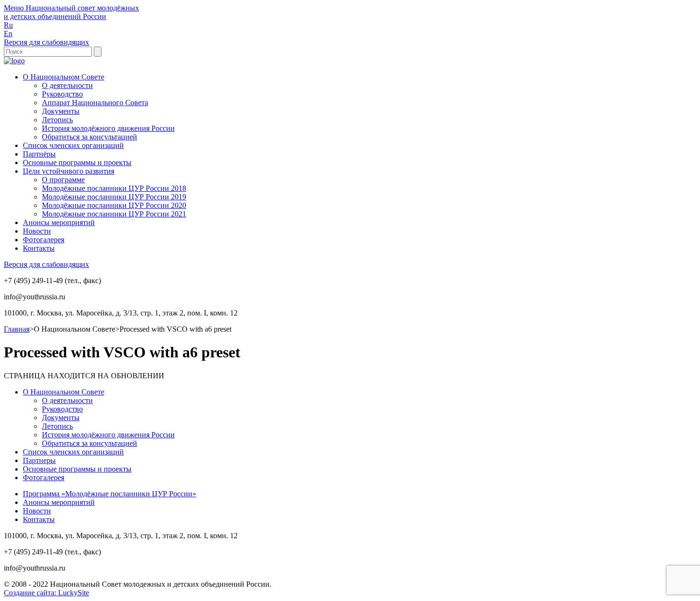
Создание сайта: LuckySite (46, 593)
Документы (61, 111)
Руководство (62, 94)
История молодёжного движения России (108, 128)
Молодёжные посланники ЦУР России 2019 (114, 197)
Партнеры (39, 460)
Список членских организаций (73, 145)
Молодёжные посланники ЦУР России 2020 (114, 205)
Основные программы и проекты (77, 162)
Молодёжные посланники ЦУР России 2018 (114, 188)
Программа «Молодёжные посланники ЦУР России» (109, 494)
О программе (63, 180)
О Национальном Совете (63, 77)
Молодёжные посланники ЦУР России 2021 (114, 214)
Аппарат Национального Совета (95, 103)
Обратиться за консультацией (89, 137)
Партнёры (39, 154)
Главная (17, 329)
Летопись (57, 120)
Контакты (39, 248)
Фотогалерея (43, 240)
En (8, 34)
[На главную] (14, 61)
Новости (37, 231)
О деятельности (67, 85)
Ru (8, 25)
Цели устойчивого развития (68, 171)
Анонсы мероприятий (59, 222)
